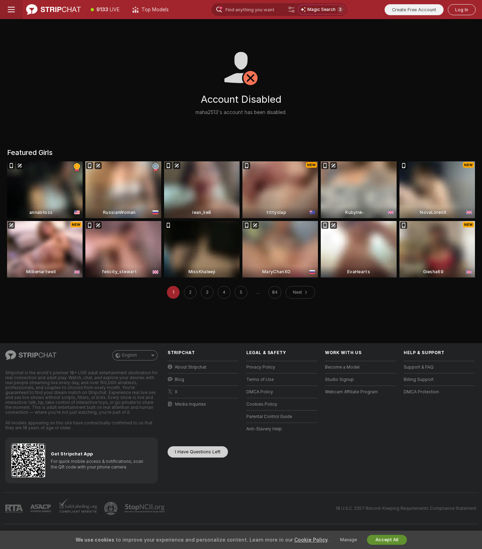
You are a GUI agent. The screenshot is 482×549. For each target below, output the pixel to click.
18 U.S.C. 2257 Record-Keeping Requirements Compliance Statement (406, 508)
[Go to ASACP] (41, 508)
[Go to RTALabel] (14, 508)
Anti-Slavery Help (264, 428)
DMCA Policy (259, 391)
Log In (461, 9)
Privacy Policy (260, 367)
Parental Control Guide (269, 416)
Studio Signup (339, 379)
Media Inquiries (190, 404)
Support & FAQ (419, 367)
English (129, 355)
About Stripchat (190, 367)
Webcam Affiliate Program (351, 391)
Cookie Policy (310, 540)
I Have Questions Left (198, 451)
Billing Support (419, 379)
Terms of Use (260, 379)
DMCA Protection (421, 391)
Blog (179, 379)
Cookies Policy (261, 404)
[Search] (291, 9)
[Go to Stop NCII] (145, 508)
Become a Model (342, 367)
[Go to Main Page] (53, 9)
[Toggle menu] (11, 9)
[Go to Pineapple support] (111, 508)
